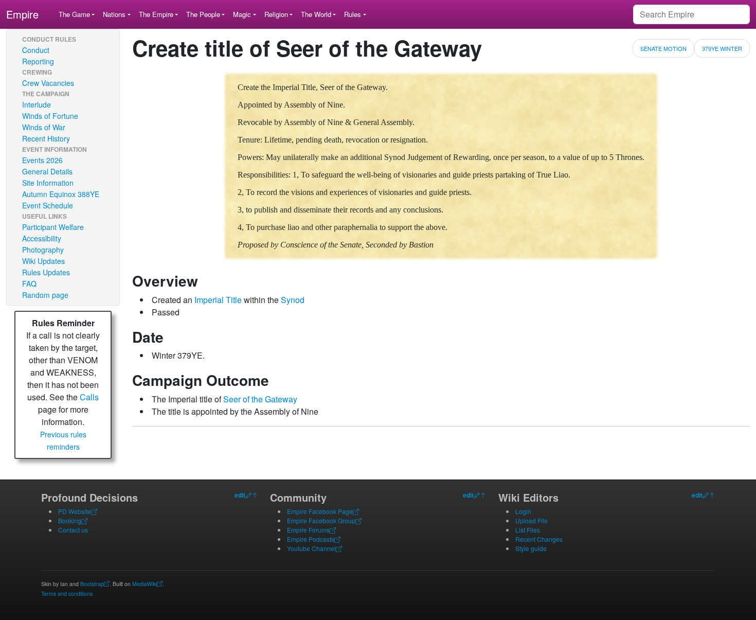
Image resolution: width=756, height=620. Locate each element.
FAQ (29, 283)
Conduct (35, 50)
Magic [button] (242, 14)
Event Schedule (47, 205)
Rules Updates (46, 272)
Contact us (73, 529)
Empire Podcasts (310, 539)
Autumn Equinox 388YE (60, 194)
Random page (45, 295)
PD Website (74, 511)
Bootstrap (92, 584)
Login (523, 511)
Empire (22, 14)
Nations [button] (114, 14)
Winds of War (43, 127)
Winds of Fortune (50, 116)
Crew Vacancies (48, 83)
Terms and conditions (67, 593)
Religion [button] (276, 14)
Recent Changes (539, 539)
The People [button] (203, 14)
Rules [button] (352, 14)
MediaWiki (144, 584)
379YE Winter (722, 48)
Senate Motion (663, 48)
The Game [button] (74, 14)
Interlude (36, 104)
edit (240, 495)
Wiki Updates (43, 261)
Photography (43, 249)
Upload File (531, 520)
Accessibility (41, 238)
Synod (292, 300)
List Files (527, 529)
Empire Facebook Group (321, 520)
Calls (89, 397)
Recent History (46, 138)
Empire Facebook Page (320, 511)
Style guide (531, 548)
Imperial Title (218, 300)
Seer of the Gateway (260, 399)
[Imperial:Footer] (248, 495)
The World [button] (316, 14)
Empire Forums (308, 529)
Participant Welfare (53, 227)
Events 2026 (42, 160)
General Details (47, 171)
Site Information (48, 183)
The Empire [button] (156, 14)
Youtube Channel (311, 548)
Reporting (38, 61)
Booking (69, 520)
